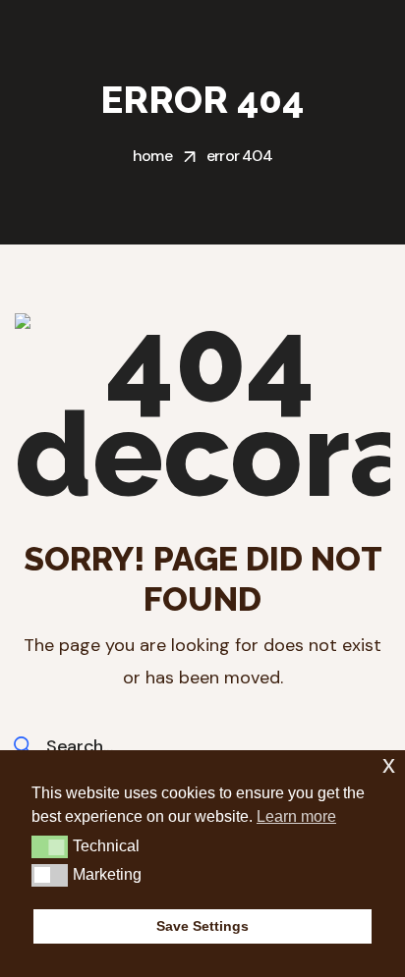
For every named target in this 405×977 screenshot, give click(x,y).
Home (152, 155)
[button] (49, 846)
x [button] (388, 764)
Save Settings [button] (202, 926)
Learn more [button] (296, 816)
